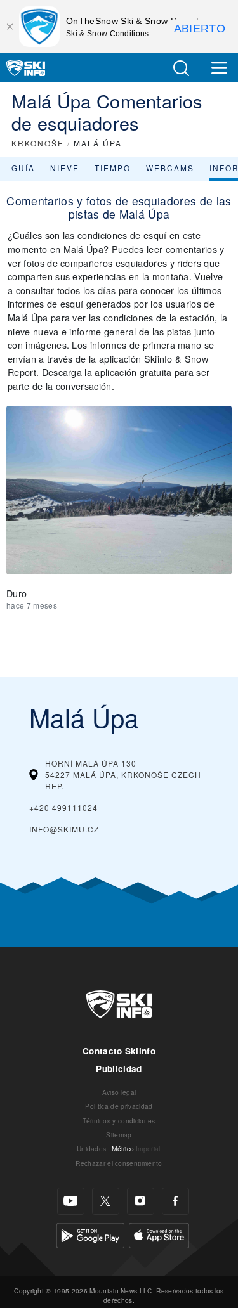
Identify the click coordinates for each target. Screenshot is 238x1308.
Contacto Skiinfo (119, 1051)
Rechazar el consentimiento (119, 1163)
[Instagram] (140, 1201)
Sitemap (118, 1134)
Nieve (64, 167)
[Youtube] (70, 1201)
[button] (181, 68)
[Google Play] (90, 1234)
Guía (23, 167)
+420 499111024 (63, 807)
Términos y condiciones (119, 1120)
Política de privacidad (118, 1106)
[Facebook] (175, 1201)
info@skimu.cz (64, 829)
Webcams (170, 167)
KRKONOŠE (37, 143)
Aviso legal (119, 1092)
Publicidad (119, 1069)
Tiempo (113, 167)
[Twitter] (105, 1201)
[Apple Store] (159, 1234)
